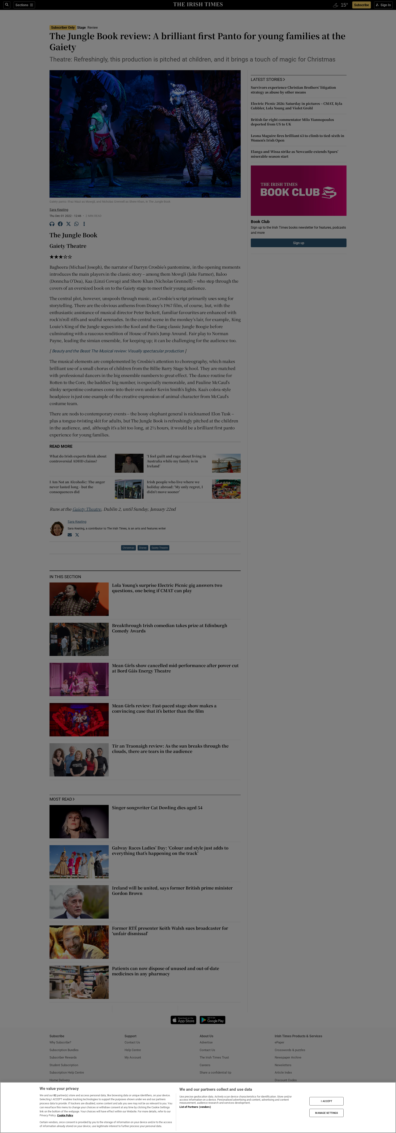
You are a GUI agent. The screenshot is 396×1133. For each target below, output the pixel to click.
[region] (198, 1107)
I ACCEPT (326, 1101)
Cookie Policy (65, 1115)
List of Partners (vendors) (195, 1106)
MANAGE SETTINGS (326, 1112)
